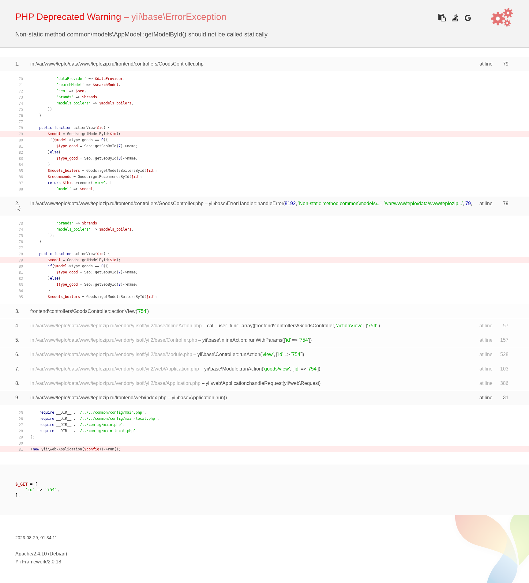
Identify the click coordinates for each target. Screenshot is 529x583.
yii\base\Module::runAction (233, 368)
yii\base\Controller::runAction (228, 354)
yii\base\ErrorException (179, 17)
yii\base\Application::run (198, 397)
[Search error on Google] (467, 17)
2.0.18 (54, 561)
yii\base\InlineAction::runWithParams (242, 340)
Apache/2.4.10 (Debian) (41, 553)
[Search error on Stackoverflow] (454, 17)
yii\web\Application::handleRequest (244, 383)
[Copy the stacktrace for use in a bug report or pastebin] (442, 17)
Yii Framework (31, 561)
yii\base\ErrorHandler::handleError (246, 203)
